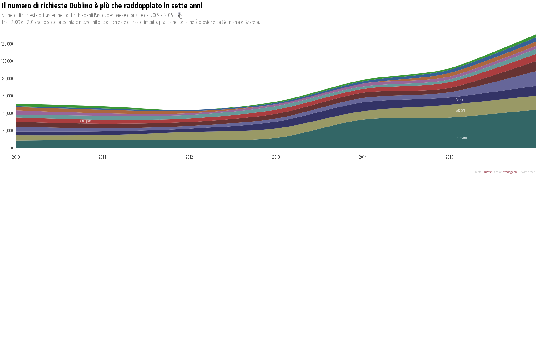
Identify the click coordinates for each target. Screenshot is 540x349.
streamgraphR (510, 171)
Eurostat (487, 171)
